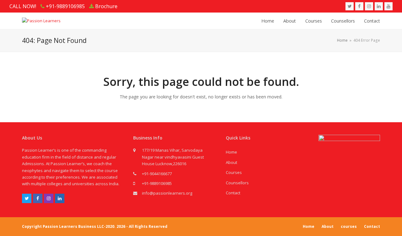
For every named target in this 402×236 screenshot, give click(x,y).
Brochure (105, 6)
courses (349, 226)
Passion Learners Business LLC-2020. (79, 226)
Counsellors (237, 183)
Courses (234, 172)
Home (231, 152)
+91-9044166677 (157, 173)
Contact (233, 193)
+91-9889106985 (157, 183)
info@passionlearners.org (167, 193)
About (231, 162)
